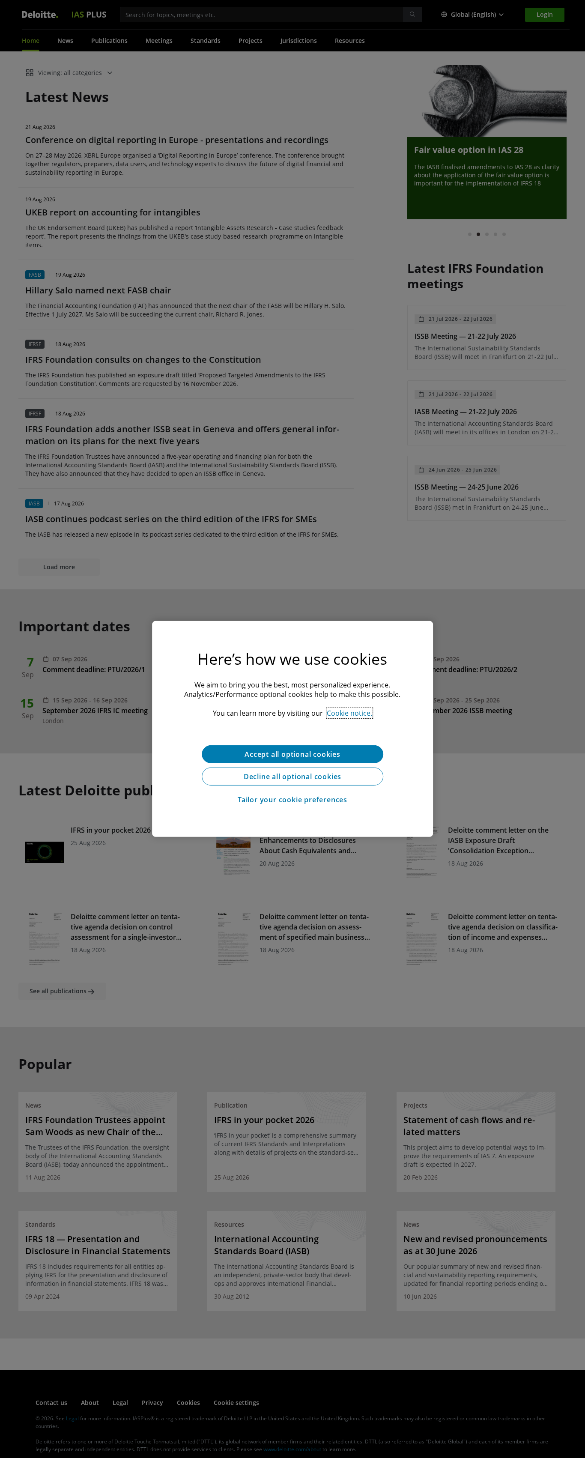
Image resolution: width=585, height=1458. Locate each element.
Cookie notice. (349, 713)
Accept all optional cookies (292, 754)
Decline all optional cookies (292, 776)
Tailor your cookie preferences (292, 799)
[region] (292, 729)
